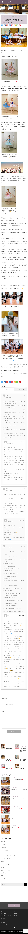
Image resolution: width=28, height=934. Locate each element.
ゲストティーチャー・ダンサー (11, 855)
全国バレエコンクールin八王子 (23, 750)
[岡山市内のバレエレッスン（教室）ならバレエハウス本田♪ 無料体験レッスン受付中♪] (7, 2)
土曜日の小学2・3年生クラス (18, 799)
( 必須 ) (4, 698)
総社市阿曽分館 (4, 873)
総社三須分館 (7, 858)
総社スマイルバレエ (5, 870)
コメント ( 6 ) (7, 389)
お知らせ (6, 850)
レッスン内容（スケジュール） (6, 915)
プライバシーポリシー (4, 924)
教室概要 (15, 913)
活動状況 (2, 916)
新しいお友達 (15, 827)
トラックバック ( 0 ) (20, 389)
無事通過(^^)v (9, 748)
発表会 (2, 867)
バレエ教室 (3, 847)
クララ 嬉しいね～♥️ (17, 808)
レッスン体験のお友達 (17, 779)
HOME (2, 911)
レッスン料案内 (3, 913)
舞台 (2, 875)
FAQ (14, 911)
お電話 (14, 905)
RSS (14, 927)
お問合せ (15, 915)
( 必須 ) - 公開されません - (8, 704)
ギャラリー (3, 918)
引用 (24, 395)
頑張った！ (22, 768)
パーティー (3, 844)
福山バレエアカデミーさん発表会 (19, 789)
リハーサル (6, 864)
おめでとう (8, 768)
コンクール (10, 22)
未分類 (2, 861)
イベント (3, 841)
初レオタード (15, 818)
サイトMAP (3, 922)
